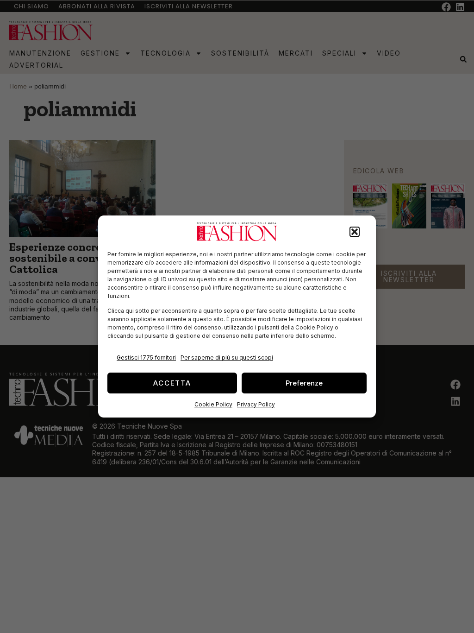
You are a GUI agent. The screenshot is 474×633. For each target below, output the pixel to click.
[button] (354, 231)
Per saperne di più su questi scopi (227, 357)
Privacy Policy (256, 404)
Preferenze (304, 383)
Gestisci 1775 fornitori (146, 357)
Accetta (172, 383)
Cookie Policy (213, 404)
